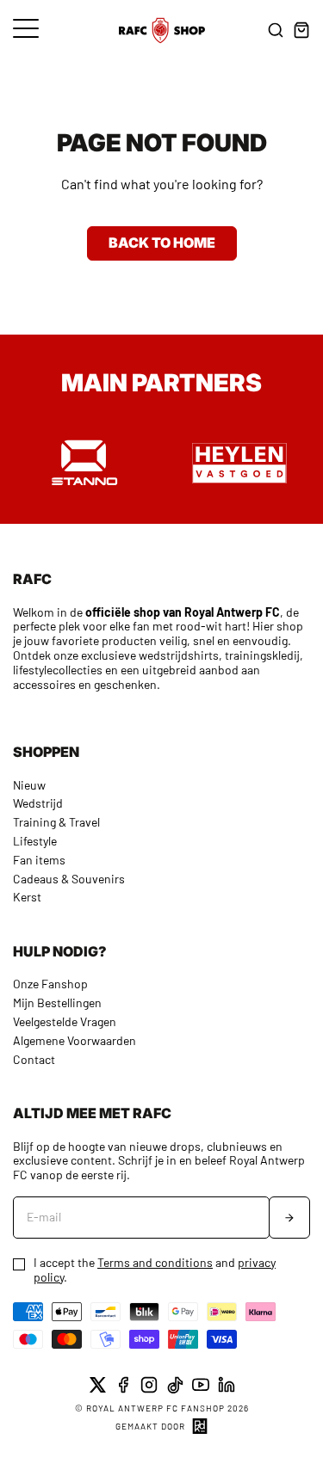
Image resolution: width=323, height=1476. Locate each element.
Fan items (39, 859)
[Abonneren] (289, 1217)
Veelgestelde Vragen (64, 1021)
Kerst (27, 896)
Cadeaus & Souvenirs (69, 878)
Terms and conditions (155, 1262)
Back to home (162, 242)
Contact (34, 1059)
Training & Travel (56, 822)
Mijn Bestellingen (57, 1002)
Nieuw (29, 785)
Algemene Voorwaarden (74, 1040)
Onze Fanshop (50, 983)
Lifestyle (35, 840)
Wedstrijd (38, 803)
